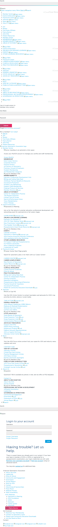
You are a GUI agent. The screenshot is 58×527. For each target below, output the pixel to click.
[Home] (14, 146)
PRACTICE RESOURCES (11, 65)
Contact (8, 485)
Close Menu (53, 12)
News (4, 21)
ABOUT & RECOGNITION (11, 92)
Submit (6, 126)
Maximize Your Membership (15, 513)
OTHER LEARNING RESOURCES (13, 54)
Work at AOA (10, 483)
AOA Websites (10, 495)
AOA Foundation (13, 498)
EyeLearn (11, 502)
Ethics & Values (11, 476)
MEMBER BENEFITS (9, 41)
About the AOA (11, 472)
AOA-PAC (6, 34)
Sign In (22, 10)
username (16, 128)
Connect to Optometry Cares (15, 515)
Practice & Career (8, 18)
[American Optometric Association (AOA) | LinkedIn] (41, 524)
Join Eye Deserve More (13, 518)
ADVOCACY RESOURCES (11, 76)
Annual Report (11, 481)
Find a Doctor (7, 32)
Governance (10, 480)
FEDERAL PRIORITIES (10, 72)
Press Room (10, 489)
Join (4, 27)
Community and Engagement (15, 478)
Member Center (8, 14)
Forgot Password (12, 438)
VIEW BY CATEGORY (10, 83)
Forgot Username (12, 436)
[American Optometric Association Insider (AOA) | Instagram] (30, 524)
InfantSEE (11, 505)
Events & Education (9, 16)
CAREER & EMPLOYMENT (11, 61)
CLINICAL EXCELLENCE (11, 63)
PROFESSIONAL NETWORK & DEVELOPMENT (18, 94)
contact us (19, 466)
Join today (14, 132)
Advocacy (6, 19)
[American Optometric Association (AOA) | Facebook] (8, 524)
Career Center (12, 504)
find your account (37, 461)
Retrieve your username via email (17, 461)
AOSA (10, 500)
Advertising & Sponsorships (15, 487)
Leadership (9, 474)
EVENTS (5, 52)
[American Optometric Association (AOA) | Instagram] (19, 524)
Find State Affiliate (9, 30)
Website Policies (11, 491)
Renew (5, 28)
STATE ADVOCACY (9, 74)
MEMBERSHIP (7, 39)
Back (8, 47)
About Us (6, 23)
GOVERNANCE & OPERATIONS (13, 96)
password (8, 128)
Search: (2, 1)
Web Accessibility (12, 492)
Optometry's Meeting (15, 496)
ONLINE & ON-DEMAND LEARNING (15, 50)
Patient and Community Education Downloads (21, 516)
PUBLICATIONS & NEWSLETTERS (14, 85)
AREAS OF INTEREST (10, 43)
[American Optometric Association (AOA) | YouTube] (8, 526)
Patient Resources (9, 36)
